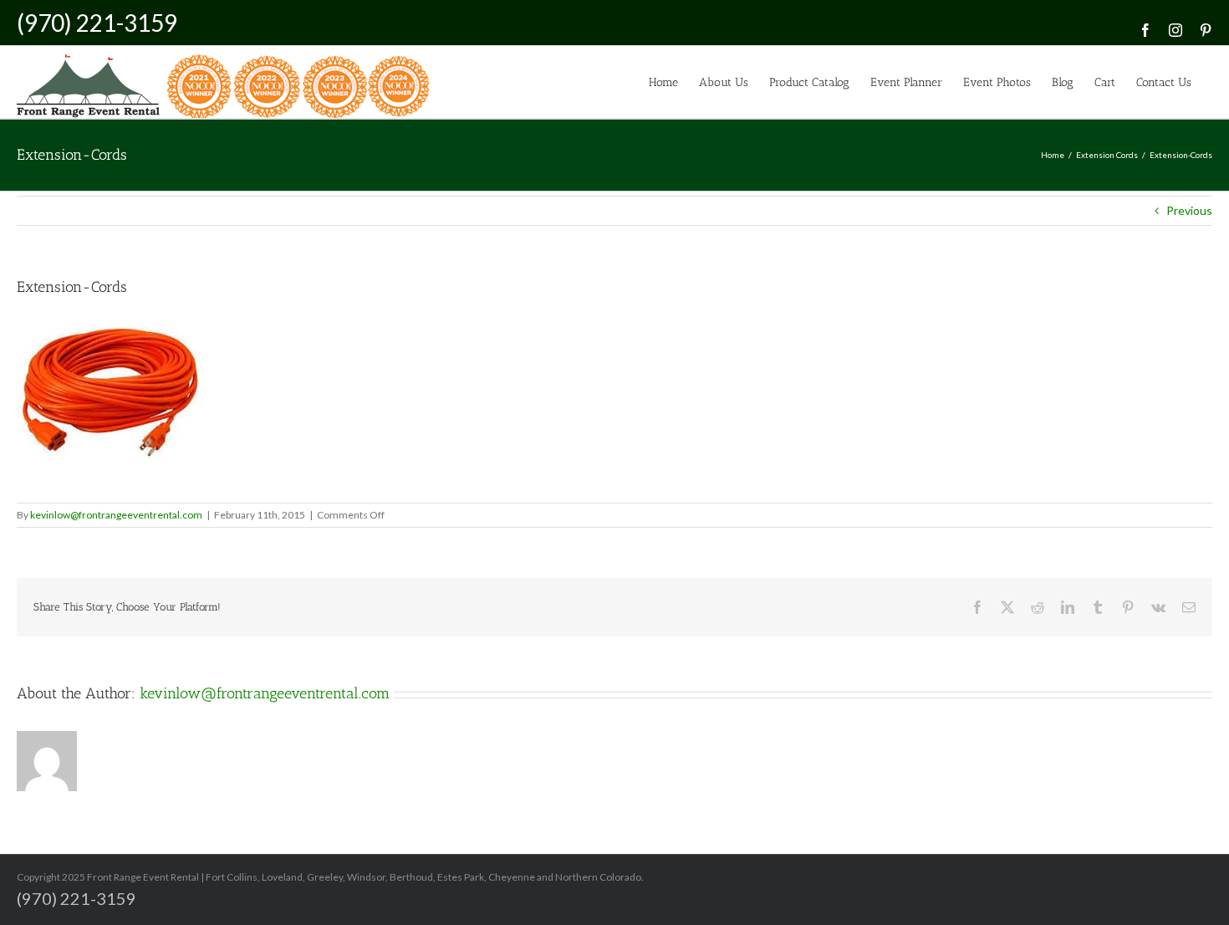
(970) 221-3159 (97, 22)
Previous (1189, 210)
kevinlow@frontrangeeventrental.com (116, 514)
